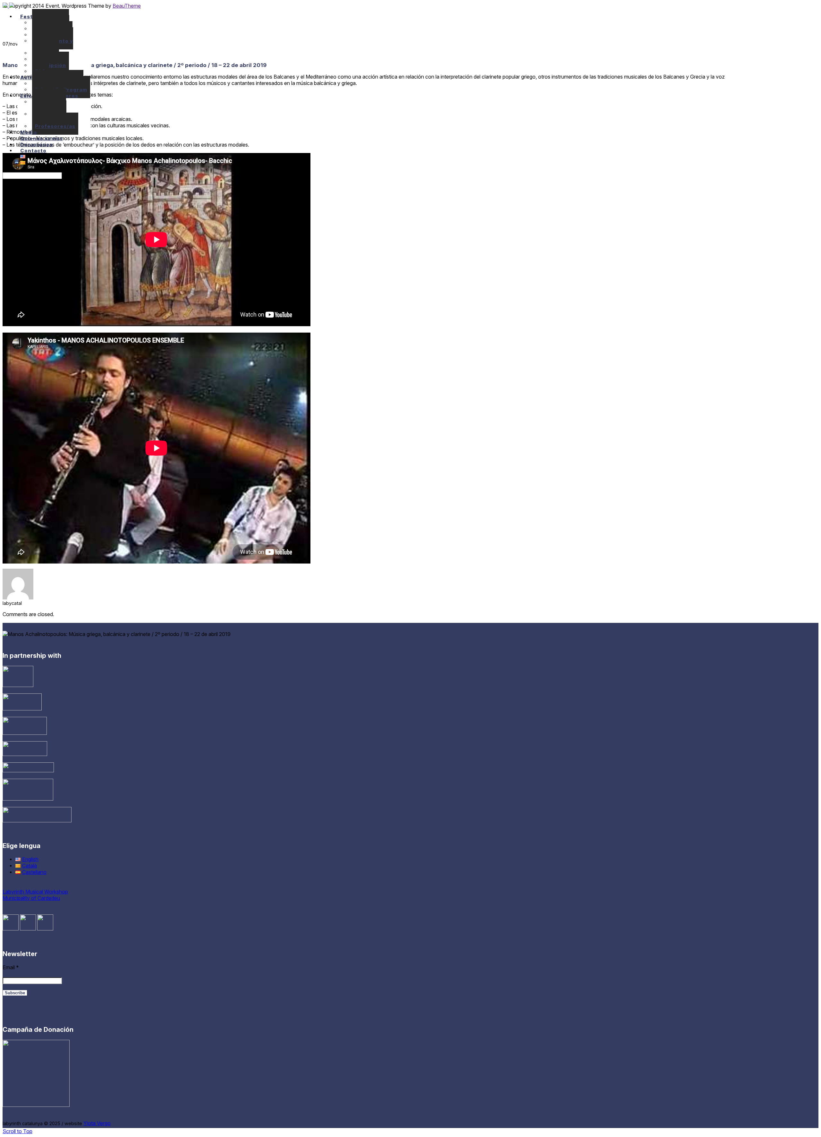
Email (11, 967)
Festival (31, 16)
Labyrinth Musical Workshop (35, 891)
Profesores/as (55, 126)
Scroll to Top (17, 1131)
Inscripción (50, 65)
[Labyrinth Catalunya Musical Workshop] (8, 6)
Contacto (33, 151)
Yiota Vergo (97, 1123)
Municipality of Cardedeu (31, 898)
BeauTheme (127, 6)
